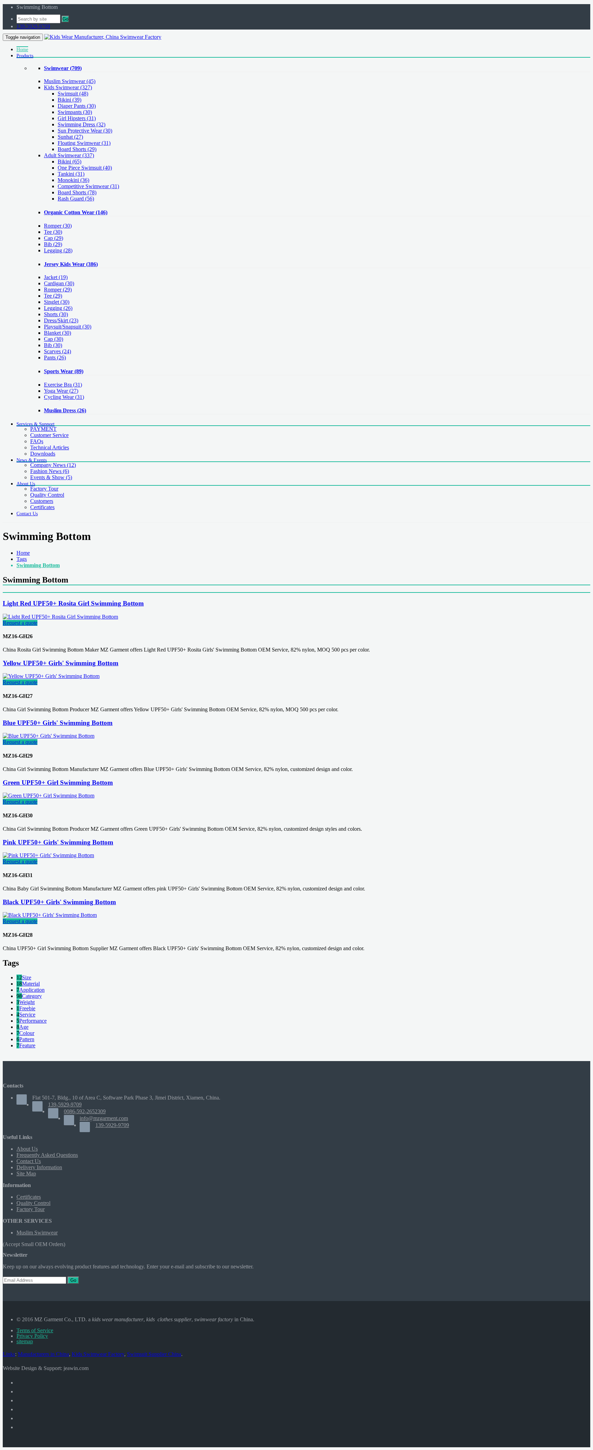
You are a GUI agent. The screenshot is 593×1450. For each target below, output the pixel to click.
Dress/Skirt (61, 320)
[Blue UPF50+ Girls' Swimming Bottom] (48, 736)
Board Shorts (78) (77, 192)
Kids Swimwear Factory (98, 1354)
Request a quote (20, 623)
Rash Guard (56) (76, 199)
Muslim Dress (65, 410)
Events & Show (51, 477)
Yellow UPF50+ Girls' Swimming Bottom (60, 663)
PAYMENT (43, 429)
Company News (53, 465)
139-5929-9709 (33, 26)
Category (32, 996)
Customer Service (49, 435)
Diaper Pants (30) (77, 106)
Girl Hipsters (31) (77, 118)
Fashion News (49, 471)
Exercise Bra (63, 385)
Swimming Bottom (38, 565)
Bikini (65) (69, 161)
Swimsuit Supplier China (154, 1354)
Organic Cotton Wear (75, 212)
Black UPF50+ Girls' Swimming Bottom (59, 902)
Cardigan (59, 283)
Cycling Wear (64, 397)
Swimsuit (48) (73, 93)
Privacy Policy (32, 1336)
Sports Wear (63, 371)
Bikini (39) (69, 100)
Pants (55, 357)
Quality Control (47, 495)
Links (9, 1354)
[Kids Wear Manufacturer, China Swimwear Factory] (102, 37)
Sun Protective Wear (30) (85, 131)
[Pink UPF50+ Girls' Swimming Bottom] (48, 855)
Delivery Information (39, 1167)
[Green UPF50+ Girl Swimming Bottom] (48, 795)
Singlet (56, 302)
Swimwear (63, 68)
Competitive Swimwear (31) (88, 186)
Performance (33, 1021)
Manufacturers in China (43, 1354)
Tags (21, 559)
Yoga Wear (61, 391)
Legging (58, 250)
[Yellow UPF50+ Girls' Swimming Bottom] (51, 676)
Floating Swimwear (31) (84, 143)
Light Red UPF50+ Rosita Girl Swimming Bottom (73, 603)
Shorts (56, 314)
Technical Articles (49, 447)
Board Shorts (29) (77, 149)
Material (31, 984)
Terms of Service (34, 1330)
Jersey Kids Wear (71, 264)
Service (27, 1014)
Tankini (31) (71, 174)
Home (23, 553)
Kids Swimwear (68, 87)
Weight (27, 1002)
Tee (53, 232)
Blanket (57, 333)
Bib (53, 244)
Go (65, 19)
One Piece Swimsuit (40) (85, 168)
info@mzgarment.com (104, 1118)
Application (32, 990)
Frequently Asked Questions (47, 1155)
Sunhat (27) (70, 137)
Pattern (26, 1039)
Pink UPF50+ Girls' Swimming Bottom (58, 842)
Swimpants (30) (75, 112)
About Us (27, 1149)
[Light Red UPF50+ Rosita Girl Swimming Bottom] (60, 617)
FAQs (36, 441)
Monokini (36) (73, 180)
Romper (58, 226)
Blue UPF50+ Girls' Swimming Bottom (58, 722)
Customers (41, 501)
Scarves (57, 351)
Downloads (42, 454)
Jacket (56, 277)
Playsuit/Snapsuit (67, 327)
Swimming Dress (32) (81, 124)
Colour (26, 1033)
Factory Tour (44, 489)
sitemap (24, 1341)
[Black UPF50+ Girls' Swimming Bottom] (50, 915)
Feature (27, 1045)
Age (23, 1027)
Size (26, 977)
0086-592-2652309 (85, 1111)
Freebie (27, 1008)
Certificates (42, 507)
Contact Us (28, 1161)
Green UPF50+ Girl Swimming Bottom (58, 782)
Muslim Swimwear (69, 81)
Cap (53, 238)
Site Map (26, 1173)
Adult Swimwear (69, 155)
